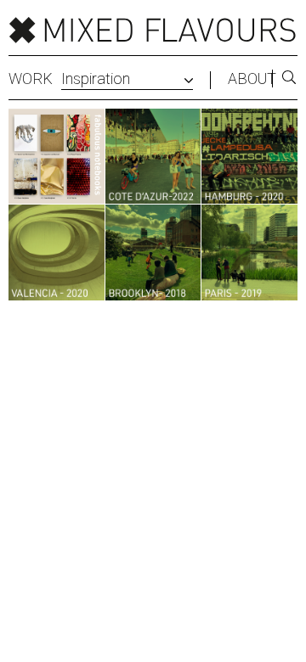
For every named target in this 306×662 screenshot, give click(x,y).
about (252, 79)
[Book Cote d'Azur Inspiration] (153, 157)
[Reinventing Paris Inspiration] (249, 252)
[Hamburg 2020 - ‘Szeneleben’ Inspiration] (249, 157)
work (30, 79)
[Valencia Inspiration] (56, 252)
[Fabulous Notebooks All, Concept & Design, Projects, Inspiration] (56, 157)
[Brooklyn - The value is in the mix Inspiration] (153, 252)
